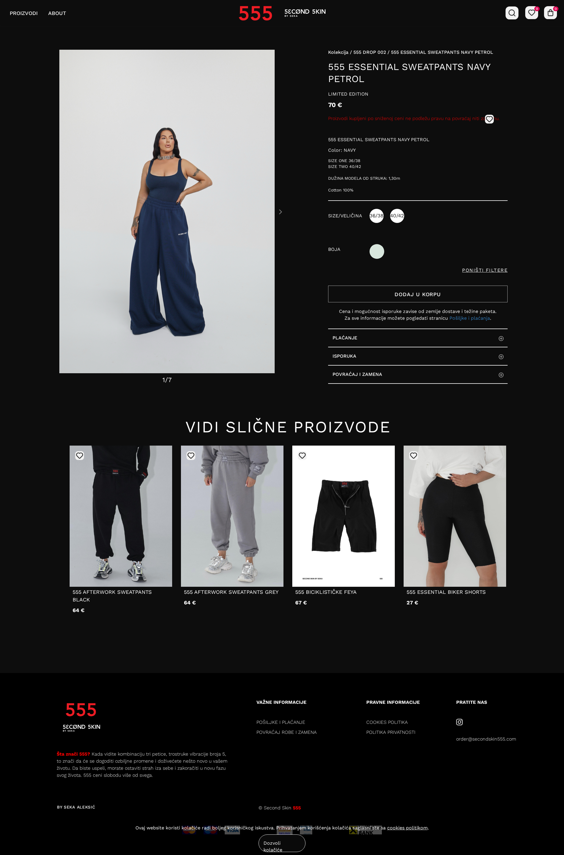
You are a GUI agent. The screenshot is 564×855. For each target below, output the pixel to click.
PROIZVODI (24, 13)
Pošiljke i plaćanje (280, 722)
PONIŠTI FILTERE (485, 270)
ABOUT (57, 13)
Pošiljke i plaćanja (469, 318)
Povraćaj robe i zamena (286, 732)
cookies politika (387, 722)
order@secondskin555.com (486, 739)
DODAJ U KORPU (418, 294)
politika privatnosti (390, 732)
